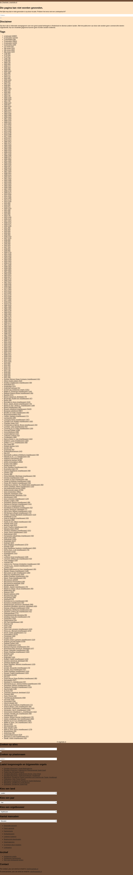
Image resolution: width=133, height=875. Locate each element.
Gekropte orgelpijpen (13, 493)
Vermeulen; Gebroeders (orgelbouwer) (19, 708)
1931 (7, 228)
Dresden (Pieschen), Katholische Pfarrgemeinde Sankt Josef (25, 770)
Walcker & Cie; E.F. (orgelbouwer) (17, 720)
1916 (7, 205)
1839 (7, 69)
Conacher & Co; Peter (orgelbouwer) (18, 428)
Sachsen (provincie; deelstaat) (16, 661)
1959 (7, 268)
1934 (7, 233)
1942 (7, 245)
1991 (7, 324)
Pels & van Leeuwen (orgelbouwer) (18, 629)
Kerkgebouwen (9, 834)
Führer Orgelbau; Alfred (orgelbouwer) (19, 486)
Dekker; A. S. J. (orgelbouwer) (16, 442)
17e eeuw (9, 46)
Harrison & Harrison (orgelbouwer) (18, 504)
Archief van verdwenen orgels (16, 390)
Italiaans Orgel (11, 529)
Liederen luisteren (10, 836)
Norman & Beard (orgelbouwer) (17, 608)
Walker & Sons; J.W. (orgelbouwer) (18, 722)
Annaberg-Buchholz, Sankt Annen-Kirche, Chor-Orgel (22, 774)
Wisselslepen (10, 731)
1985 (7, 314)
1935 (7, 235)
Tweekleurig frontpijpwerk (15, 698)
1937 (7, 238)
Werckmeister (10, 726)
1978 (7, 302)
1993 (7, 328)
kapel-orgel (10, 537)
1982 (7, 309)
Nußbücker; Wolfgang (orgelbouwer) (18, 610)
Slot (7, 676)
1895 (7, 168)
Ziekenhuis (9, 733)
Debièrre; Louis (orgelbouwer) (16, 441)
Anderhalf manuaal (12, 388)
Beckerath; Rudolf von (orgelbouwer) (18, 398)
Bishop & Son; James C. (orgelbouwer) (19, 405)
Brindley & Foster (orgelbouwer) (16, 412)
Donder (8, 448)
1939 (7, 242)
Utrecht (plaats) (11, 703)
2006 (7, 351)
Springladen (10, 680)
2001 (7, 342)
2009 (7, 356)
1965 (7, 279)
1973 (7, 293)
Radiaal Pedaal (11, 643)
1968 (7, 284)
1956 (7, 263)
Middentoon (9, 590)
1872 (7, 127)
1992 (7, 326)
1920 (7, 208)
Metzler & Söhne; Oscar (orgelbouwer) (18, 588)
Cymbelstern (10, 437)
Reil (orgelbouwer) (12, 645)
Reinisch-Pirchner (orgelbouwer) (17, 647)
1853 (7, 94)
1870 (7, 124)
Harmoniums (8, 831)
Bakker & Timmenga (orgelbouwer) (18, 391)
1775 (7, 57)
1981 (7, 307)
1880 (7, 141)
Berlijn (7, 400)
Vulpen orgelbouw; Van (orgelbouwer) (19, 719)
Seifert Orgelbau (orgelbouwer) (16, 671)
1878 (7, 138)
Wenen (8, 724)
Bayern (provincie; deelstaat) (15, 397)
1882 (7, 145)
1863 (7, 111)
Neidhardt (9, 599)
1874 (7, 131)
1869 (7, 122)
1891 (7, 161)
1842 (7, 74)
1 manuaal (10, 36)
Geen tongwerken (12, 492)
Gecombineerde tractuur (14, 488)
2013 (7, 363)
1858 (7, 103)
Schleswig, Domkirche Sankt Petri (15, 784)
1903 (7, 182)
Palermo (8, 624)
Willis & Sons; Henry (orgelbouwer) (18, 729)
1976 (7, 298)
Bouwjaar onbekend (13, 411)
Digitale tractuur (11, 446)
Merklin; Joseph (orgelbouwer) (16, 587)
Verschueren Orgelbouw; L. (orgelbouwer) (20, 712)
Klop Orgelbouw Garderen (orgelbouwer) (20, 548)
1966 (7, 280)
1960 (7, 270)
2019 (7, 374)
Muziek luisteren (11, 594)
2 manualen (11, 38)
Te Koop (8, 691)
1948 (7, 249)
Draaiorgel (9, 449)
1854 (7, 96)
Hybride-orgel (10, 523)
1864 (7, 113)
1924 (7, 215)
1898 (7, 173)
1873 (7, 129)
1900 (7, 177)
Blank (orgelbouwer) (12, 407)
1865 (7, 115)
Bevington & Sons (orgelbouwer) (17, 402)
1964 (7, 277)
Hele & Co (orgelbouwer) (14, 506)
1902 (7, 180)
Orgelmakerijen (9, 842)
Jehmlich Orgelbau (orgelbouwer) (17, 530)
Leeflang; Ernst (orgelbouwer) (16, 557)
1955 (7, 261)
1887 (7, 154)
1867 (7, 118)
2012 (7, 361)
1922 (7, 212)
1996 (7, 333)
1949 (7, 251)
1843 (7, 76)
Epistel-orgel (10, 465)
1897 (7, 171)
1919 (7, 207)
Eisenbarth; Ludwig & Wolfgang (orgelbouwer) (21, 455)
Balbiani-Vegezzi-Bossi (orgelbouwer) (18, 393)
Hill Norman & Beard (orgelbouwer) (17, 513)
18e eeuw (9, 48)
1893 (7, 164)
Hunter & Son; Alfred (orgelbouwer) (17, 522)
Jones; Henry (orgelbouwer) (15, 532)
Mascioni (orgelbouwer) (14, 574)
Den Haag (9, 444)
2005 (7, 349)
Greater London (11, 500)
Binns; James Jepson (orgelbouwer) (18, 404)
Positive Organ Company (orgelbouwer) (19, 640)
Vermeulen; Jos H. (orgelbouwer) (17, 710)
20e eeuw (9, 52)
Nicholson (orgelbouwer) (14, 603)
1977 (7, 300)
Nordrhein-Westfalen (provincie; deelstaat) (20, 606)
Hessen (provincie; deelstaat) (15, 509)
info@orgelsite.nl (32, 869)
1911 (7, 196)
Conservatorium (11, 434)
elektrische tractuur (13, 460)
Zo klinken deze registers (12, 845)
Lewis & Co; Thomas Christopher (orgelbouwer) (22, 564)
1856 (7, 99)
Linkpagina (8, 847)
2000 (7, 340)
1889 (7, 157)
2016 (7, 368)
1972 (7, 291)
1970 (7, 287)
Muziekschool (10, 596)
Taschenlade (10, 689)
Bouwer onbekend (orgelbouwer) (17, 409)
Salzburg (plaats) (11, 662)
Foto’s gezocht (9, 828)
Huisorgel (9, 520)
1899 (7, 175)
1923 (7, 214)
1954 (7, 259)
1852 (7, 92)
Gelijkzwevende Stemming (15, 495)
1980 (7, 305)
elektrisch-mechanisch (13, 458)
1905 (7, 185)
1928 (7, 222)
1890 (7, 159)
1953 (7, 258)
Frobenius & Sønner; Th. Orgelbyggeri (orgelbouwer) (23, 485)
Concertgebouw (11, 432)
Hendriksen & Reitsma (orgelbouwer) (18, 507)
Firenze (8, 474)
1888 (7, 155)
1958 (7, 266)
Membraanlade (11, 585)
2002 (7, 344)
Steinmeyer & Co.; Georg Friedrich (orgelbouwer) (22, 684)
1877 (7, 136)
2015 (7, 367)
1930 (7, 226)
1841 (7, 73)
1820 (7, 64)
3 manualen (10, 41)
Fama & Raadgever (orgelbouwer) (17, 471)
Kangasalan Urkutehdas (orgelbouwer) (19, 536)
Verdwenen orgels (10, 856)
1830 (7, 66)
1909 (7, 192)
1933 (7, 231)
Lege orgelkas (11, 560)
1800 (7, 62)
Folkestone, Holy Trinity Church (15, 779)
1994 (7, 330)
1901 (7, 178)
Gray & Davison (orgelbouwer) (16, 499)
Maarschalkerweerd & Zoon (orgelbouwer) (20, 569)
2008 (7, 354)
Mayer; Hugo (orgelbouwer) (15, 578)
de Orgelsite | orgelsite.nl (8, 2)
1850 (7, 89)
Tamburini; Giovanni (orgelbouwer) (18, 687)
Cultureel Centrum (12, 435)
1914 (7, 201)
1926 (7, 219)
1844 (7, 78)
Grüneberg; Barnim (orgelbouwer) (17, 502)
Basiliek (8, 395)
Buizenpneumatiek (12, 414)
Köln (7, 555)
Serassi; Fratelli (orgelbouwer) (16, 673)
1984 (7, 312)
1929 (7, 224)
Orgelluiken (10, 618)
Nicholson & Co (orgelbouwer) (16, 601)
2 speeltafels (10, 39)
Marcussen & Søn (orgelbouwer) (17, 573)
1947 (7, 247)
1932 (7, 229)
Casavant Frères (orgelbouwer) (16, 419)
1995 (7, 331)
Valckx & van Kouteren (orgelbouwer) (18, 705)
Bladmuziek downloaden (12, 839)
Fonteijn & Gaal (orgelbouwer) (16, 479)
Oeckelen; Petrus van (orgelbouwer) (18, 611)
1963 (7, 275)
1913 (7, 199)
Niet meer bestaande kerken (13, 860)
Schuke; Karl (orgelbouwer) (15, 669)
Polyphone (9, 636)
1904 (7, 184)
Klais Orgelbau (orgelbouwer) (16, 544)
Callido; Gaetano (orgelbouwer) (16, 416)
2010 (7, 358)
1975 (7, 296)
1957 (7, 265)
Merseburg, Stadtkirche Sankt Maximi (17, 782)
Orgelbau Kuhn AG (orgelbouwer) (17, 617)
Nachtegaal (10, 597)
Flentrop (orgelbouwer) (14, 478)
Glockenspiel (10, 497)
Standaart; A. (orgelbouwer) (15, 682)
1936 (7, 236)
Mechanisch (11, 580)
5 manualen (10, 45)
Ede (7, 453)
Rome (8, 655)
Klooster (9, 546)
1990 (7, 323)
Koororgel (10, 551)
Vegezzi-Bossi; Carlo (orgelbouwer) (18, 706)
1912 (7, 198)
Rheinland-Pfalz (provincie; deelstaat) (19, 648)
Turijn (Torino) (10, 696)
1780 (7, 59)
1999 (7, 339)
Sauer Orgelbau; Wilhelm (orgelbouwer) (19, 664)
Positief (8, 638)
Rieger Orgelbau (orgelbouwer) (16, 652)
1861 (7, 108)
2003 (7, 346)
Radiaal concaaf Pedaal (14, 641)
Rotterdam (9, 657)
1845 (7, 80)
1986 (7, 316)
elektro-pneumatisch (13, 462)
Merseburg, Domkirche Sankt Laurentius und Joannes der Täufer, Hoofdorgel (30, 777)
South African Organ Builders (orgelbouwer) (20, 678)
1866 (7, 117)
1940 (7, 243)
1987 (7, 317)
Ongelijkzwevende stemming (15, 615)
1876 (7, 134)
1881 (7, 143)
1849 (7, 87)
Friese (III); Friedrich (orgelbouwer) (17, 483)
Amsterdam (10, 386)
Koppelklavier (10, 553)
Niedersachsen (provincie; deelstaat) (18, 604)
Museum (9, 592)
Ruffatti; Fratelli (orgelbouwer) (16, 659)
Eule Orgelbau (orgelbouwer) (15, 467)
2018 (7, 372)
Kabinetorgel (10, 534)
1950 (7, 252)
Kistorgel (9, 543)
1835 (7, 67)
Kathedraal (10, 539)
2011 (7, 360)
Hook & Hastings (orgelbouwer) (16, 518)
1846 (7, 82)
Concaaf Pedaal (12, 430)
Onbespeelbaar (11, 613)
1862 (7, 110)
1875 (7, 133)
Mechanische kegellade (14, 583)
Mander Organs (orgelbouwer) (16, 571)
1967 (7, 282)
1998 (7, 337)
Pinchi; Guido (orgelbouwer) (15, 632)
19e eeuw (9, 50)
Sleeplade (10, 675)
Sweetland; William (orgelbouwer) (17, 685)
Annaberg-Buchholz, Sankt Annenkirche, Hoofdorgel (22, 775)
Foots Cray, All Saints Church (14, 772)
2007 (7, 353)
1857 (7, 101)
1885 (7, 150)
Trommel (9, 694)
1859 (7, 104)
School (8, 666)
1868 (7, 120)
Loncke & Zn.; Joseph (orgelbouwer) (18, 566)
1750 (7, 53)
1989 (7, 321)
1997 (7, 335)
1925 (7, 217)
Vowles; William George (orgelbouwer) (19, 717)
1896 (7, 170)
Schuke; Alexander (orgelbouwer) (17, 668)
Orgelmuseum (10, 620)
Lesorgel (8, 562)
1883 (7, 147)
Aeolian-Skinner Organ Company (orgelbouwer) (22, 379)
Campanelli (10, 418)
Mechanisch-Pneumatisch (14, 581)
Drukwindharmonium (13, 451)
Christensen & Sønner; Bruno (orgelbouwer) (20, 425)
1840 (7, 71)
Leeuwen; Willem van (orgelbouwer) (18, 559)
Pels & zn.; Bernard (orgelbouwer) (17, 631)
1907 (7, 189)
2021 (7, 377)
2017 (7, 370)
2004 (7, 347)
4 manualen (10, 43)
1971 (7, 289)
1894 (7, 166)
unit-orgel (9, 699)
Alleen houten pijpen (13, 381)
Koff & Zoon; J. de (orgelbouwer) (16, 550)
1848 (7, 85)
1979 (7, 303)
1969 (7, 286)
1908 (7, 191)
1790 (7, 60)
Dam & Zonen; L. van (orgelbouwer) (18, 439)
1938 (7, 240)
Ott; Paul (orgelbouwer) (13, 622)
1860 (7, 106)
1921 (7, 210)
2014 (7, 365)
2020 (7, 375)
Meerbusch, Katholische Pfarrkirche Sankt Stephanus (22, 781)
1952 (7, 256)
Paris (7, 627)
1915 (7, 203)
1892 (7, 163)
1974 (7, 295)
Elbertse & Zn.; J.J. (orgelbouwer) (17, 456)
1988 (7, 319)
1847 (7, 83)
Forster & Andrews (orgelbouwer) (17, 481)
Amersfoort (9, 384)
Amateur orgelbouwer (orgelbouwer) (18, 383)
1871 (7, 126)
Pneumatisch (11, 634)
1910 (7, 194)
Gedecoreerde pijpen (13, 490)
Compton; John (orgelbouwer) (16, 427)
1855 (7, 97)
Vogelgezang (10, 715)
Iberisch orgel (10, 525)
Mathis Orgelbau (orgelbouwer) (16, 576)
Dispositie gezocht (10, 825)
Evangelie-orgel (11, 469)
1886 (7, 152)
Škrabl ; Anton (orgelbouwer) (15, 738)
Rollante (9, 654)
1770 (7, 55)
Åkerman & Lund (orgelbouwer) (16, 736)
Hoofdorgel (10, 516)
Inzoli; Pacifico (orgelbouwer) (15, 527)
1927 (7, 221)
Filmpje (8, 472)
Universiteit (10, 701)
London (8, 567)
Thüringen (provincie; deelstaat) (17, 692)
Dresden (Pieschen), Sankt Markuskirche (18, 768)
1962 (7, 273)
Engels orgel (11, 463)
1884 (7, 148)
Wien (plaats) (10, 728)
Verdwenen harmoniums (12, 858)
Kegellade (10, 541)
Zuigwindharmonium (13, 735)
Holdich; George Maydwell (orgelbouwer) (20, 515)
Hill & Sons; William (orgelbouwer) (18, 511)
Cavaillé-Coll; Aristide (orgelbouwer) (18, 421)
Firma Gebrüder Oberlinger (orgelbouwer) (20, 476)
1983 (7, 310)
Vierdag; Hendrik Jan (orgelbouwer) (18, 713)
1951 (7, 254)
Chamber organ (11, 423)
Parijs (8, 625)
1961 (7, 272)
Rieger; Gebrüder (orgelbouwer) (16, 650)
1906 (7, 187)
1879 (7, 140)
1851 (7, 90)
